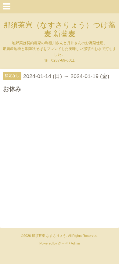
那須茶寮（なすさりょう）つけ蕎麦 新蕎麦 (59, 29)
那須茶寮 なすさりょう (49, 235)
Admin (75, 243)
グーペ (63, 243)
